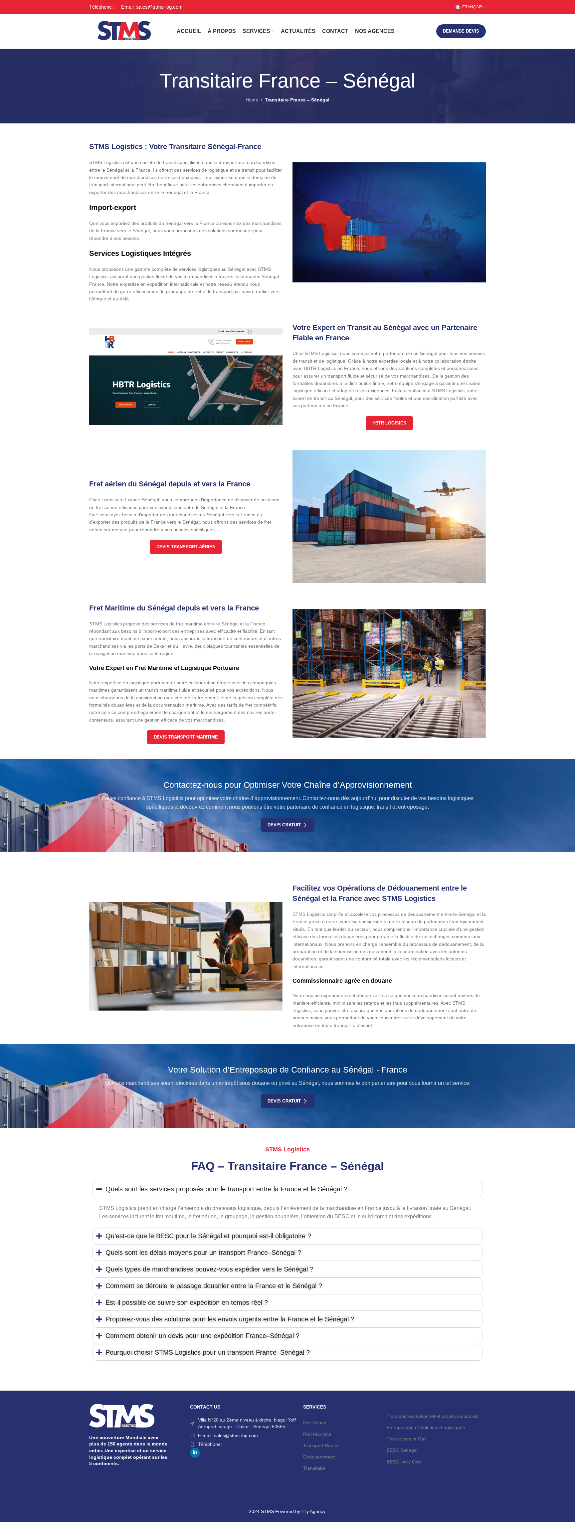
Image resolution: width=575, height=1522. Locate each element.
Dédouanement (319, 1456)
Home (252, 99)
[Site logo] (124, 31)
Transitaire (314, 1468)
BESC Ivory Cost (404, 1461)
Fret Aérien (314, 1422)
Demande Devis (461, 31)
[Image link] (186, 376)
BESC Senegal (402, 1450)
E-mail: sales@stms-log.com (228, 1435)
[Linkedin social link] (195, 1453)
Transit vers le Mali (406, 1438)
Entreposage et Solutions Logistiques (426, 1427)
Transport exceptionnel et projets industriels (433, 1416)
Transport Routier (321, 1445)
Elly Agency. (313, 1511)
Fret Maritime (317, 1434)
